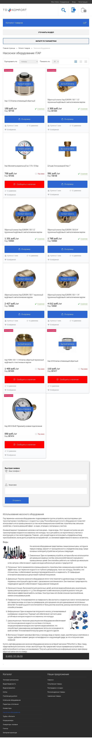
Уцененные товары (54, 696)
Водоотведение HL (9, 684)
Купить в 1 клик (12, 125)
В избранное (11, 129)
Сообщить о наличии (26, 184)
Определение (64, 2)
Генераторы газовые (10, 724)
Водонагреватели (9, 688)
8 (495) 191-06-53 (14, 656)
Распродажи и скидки (55, 688)
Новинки (50, 680)
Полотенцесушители (10, 696)
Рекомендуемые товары (56, 692)
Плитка (5, 728)
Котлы (5, 692)
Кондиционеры (8, 720)
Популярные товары (54, 684)
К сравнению (33, 125)
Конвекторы (7, 708)
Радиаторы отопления (11, 704)
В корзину (26, 119)
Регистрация (82, 2)
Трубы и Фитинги (9, 716)
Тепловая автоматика (10, 680)
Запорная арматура (10, 732)
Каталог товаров (14, 22)
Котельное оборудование (12, 700)
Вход (73, 2)
